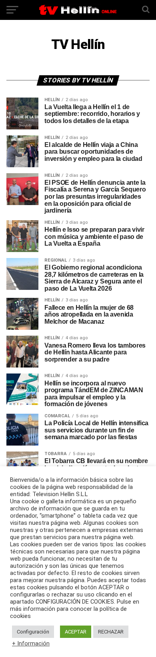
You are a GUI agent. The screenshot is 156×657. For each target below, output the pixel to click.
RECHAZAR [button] (111, 632)
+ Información (31, 643)
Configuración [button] (33, 632)
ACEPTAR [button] (75, 632)
